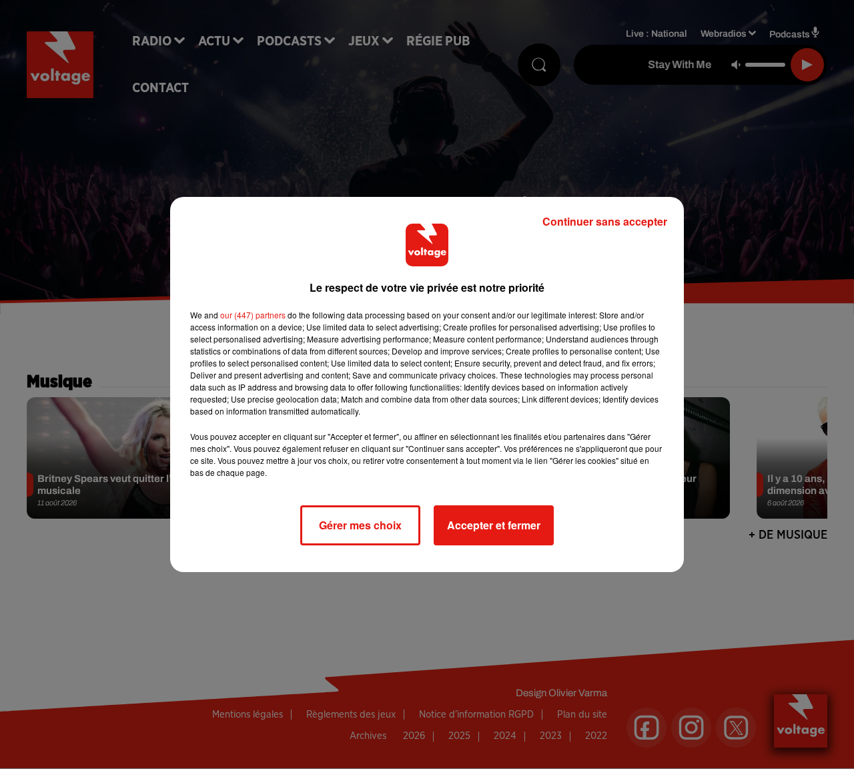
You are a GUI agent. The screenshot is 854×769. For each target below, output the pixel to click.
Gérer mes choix (360, 525)
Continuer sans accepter (604, 221)
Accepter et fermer (493, 525)
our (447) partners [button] (253, 314)
